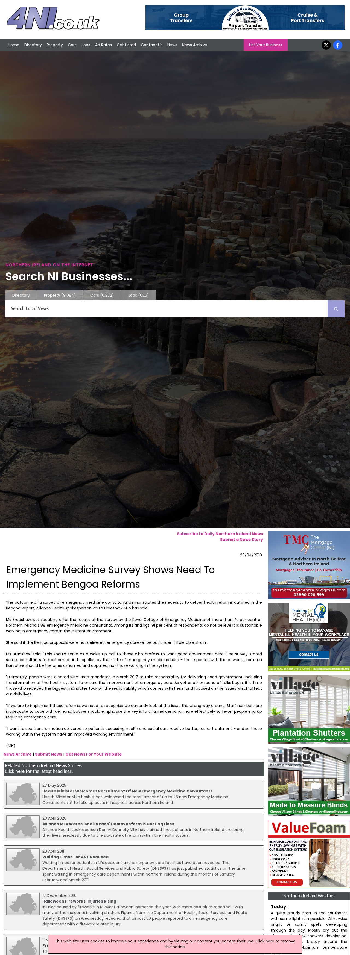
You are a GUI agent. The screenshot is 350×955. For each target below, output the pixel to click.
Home (13, 45)
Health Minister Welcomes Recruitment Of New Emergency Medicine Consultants (127, 791)
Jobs (85, 45)
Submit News (48, 754)
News (172, 45)
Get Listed (126, 45)
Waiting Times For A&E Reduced (75, 857)
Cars (72, 45)
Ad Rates (103, 45)
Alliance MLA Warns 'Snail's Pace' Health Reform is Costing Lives (108, 824)
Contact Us (151, 45)
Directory (33, 45)
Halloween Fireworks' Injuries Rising (79, 901)
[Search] (336, 308)
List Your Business (265, 45)
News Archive (194, 45)
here (20, 771)
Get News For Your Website (93, 754)
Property (55, 45)
